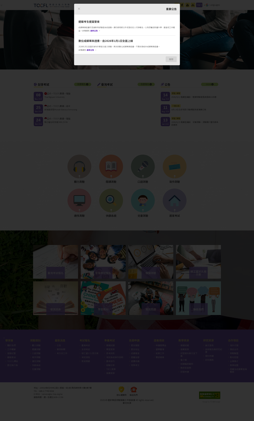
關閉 (171, 59)
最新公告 (94, 30)
